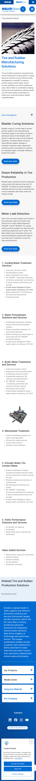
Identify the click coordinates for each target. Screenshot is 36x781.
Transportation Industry (10, 18)
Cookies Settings (18, 774)
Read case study (10, 161)
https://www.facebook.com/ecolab (16, 720)
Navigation (9, 115)
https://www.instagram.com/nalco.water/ (21, 720)
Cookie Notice (18, 758)
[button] (23, 9)
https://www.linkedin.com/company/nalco (10, 720)
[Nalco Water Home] (10, 9)
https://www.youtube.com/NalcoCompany (27, 720)
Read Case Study (10, 202)
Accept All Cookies (17, 764)
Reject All (17, 769)
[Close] (32, 741)
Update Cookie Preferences (17, 727)
